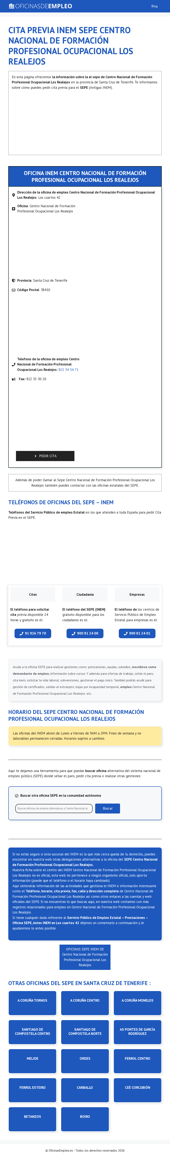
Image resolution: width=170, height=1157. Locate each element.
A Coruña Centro (85, 1000)
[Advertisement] (85, 121)
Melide (32, 1058)
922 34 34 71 (68, 369)
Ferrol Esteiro (32, 1087)
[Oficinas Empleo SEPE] (40, 6)
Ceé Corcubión (137, 1087)
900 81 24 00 (87, 633)
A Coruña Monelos (137, 1000)
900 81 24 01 (139, 633)
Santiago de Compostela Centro (32, 1031)
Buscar (108, 808)
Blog (155, 6)
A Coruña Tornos (32, 1000)
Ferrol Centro (137, 1058)
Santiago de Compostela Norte (85, 1031)
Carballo (85, 1087)
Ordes (85, 1058)
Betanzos (32, 1116)
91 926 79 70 (35, 633)
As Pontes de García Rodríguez (137, 1031)
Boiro (85, 1116)
